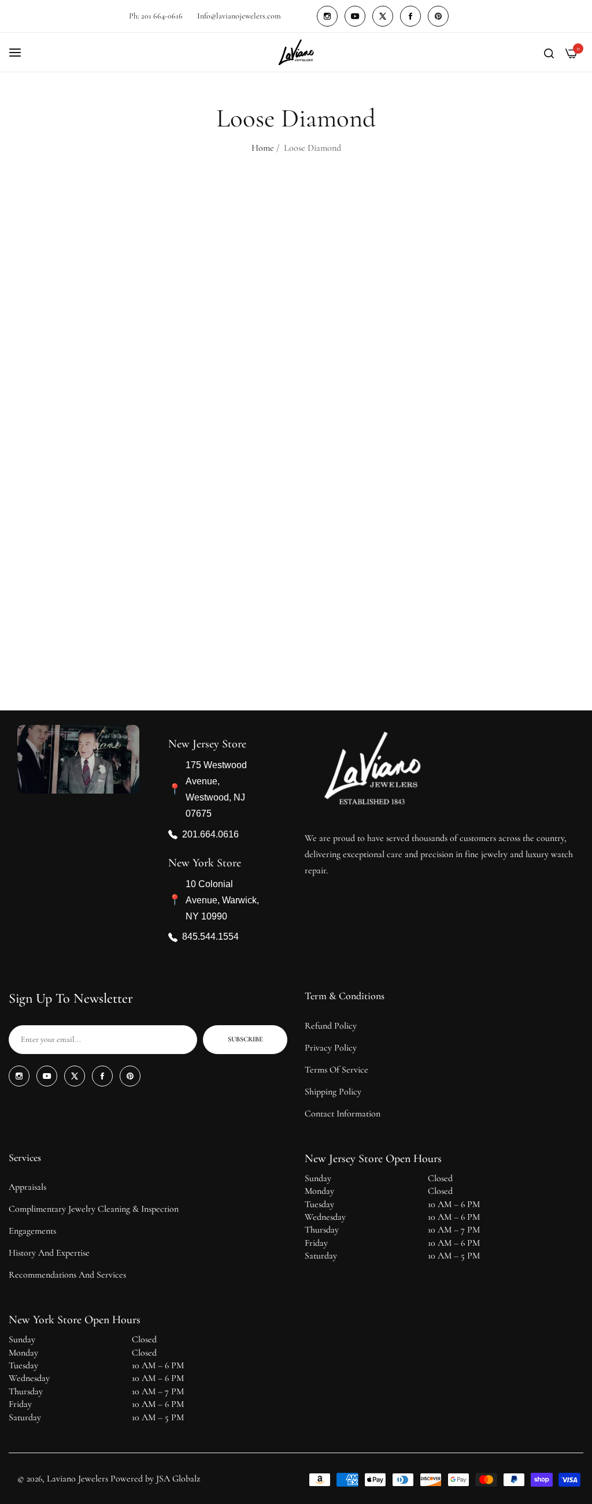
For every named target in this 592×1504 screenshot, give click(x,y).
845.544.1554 (210, 937)
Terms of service (336, 1069)
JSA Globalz (178, 1478)
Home (262, 148)
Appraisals (27, 1187)
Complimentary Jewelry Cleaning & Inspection (94, 1209)
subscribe (245, 1039)
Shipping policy (333, 1091)
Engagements (32, 1231)
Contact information (342, 1113)
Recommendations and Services (67, 1274)
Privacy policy (331, 1047)
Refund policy (331, 1026)
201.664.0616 (210, 834)
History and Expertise (49, 1253)
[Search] (549, 52)
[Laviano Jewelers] (296, 52)
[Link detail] (327, 16)
